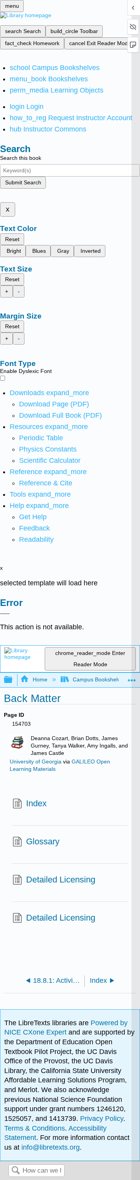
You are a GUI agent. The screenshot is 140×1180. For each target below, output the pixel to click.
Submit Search (23, 182)
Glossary (43, 841)
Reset (12, 239)
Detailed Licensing (60, 879)
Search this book (20, 158)
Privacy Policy (101, 1118)
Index (36, 803)
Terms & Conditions (34, 1128)
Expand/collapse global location (132, 678)
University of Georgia (35, 762)
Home (40, 679)
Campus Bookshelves (99, 679)
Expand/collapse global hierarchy (13, 680)
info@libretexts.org (49, 1147)
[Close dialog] (5, 613)
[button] (34, 528)
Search (16, 1171)
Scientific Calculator (49, 460)
